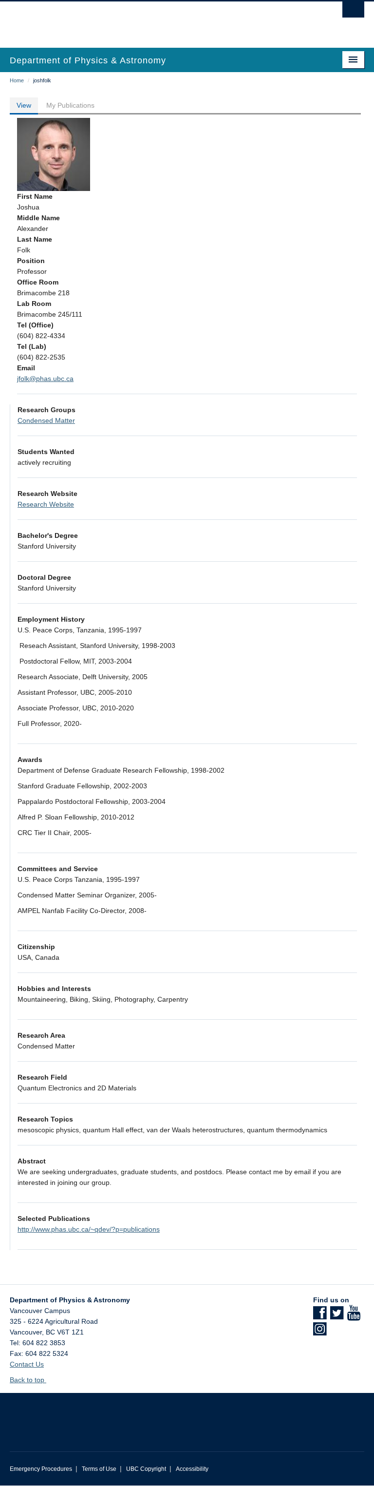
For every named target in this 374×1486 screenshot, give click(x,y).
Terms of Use (99, 1469)
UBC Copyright (146, 1469)
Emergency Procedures (41, 1469)
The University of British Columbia (160, 19)
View (24, 105)
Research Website (46, 504)
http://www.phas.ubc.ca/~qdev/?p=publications (89, 1229)
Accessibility (192, 1469)
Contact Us (27, 1364)
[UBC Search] (353, 12)
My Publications (70, 105)
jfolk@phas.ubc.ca (45, 378)
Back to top (28, 1380)
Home (17, 80)
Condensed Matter (46, 420)
